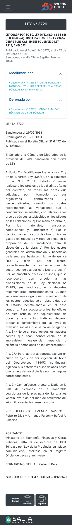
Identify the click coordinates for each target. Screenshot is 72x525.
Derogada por (20, 99)
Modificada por (21, 73)
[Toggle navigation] (8, 7)
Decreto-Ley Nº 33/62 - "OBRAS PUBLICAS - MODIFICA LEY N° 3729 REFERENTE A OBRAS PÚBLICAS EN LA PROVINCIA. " (35, 86)
